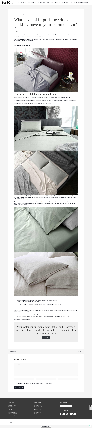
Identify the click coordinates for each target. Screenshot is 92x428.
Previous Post (12, 351)
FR (77, 422)
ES (79, 422)
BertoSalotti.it (37, 405)
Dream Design (32, 28)
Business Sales (11, 408)
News (9, 410)
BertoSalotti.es (37, 408)
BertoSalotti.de (37, 410)
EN (71, 422)
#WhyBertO (11, 409)
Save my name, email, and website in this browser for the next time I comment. (34, 383)
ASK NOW (46, 337)
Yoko (38, 201)
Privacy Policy (44, 422)
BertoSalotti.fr (37, 409)
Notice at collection (46, 426)
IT (69, 422)
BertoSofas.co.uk (38, 406)
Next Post (80, 351)
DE (74, 422)
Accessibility (51, 422)
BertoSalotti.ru (37, 412)
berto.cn (36, 413)
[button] (89, 2)
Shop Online (11, 406)
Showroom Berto (12, 405)
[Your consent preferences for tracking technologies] (90, 426)
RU (82, 422)
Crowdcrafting (11, 415)
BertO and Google (12, 412)
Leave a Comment (24, 28)
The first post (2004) (13, 413)
